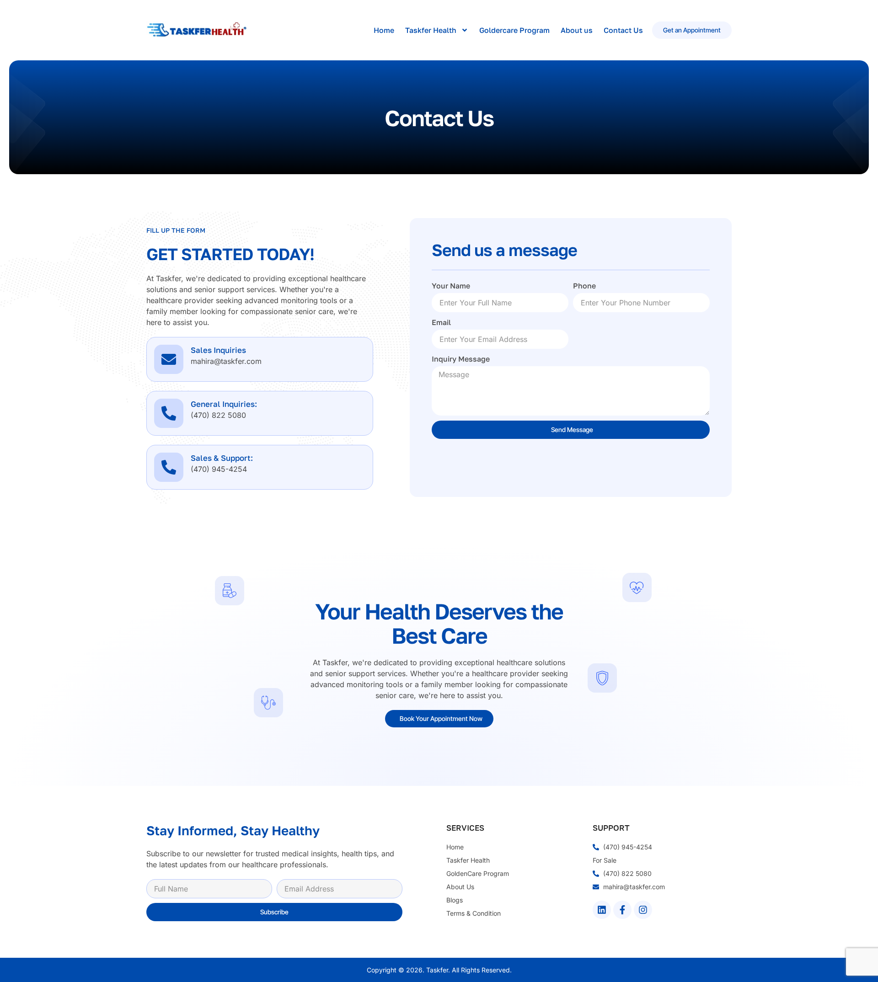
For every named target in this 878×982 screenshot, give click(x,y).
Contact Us (623, 30)
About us (577, 30)
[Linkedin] (602, 910)
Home (384, 30)
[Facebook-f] (622, 910)
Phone (584, 285)
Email (441, 322)
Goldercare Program (514, 30)
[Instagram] (643, 910)
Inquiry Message (461, 358)
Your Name (451, 285)
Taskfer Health (430, 30)
